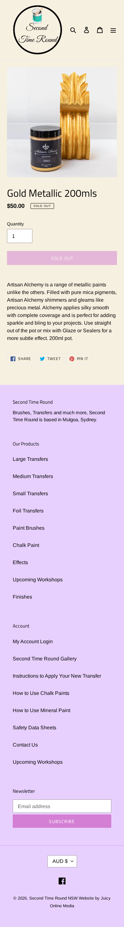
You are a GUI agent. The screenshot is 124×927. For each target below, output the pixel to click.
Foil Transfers (28, 510)
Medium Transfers (33, 476)
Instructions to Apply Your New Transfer (57, 676)
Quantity (15, 223)
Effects (20, 562)
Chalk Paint (26, 545)
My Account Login (33, 641)
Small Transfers (30, 493)
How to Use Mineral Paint (41, 710)
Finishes (22, 597)
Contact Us (25, 744)
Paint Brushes (29, 528)
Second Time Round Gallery (45, 658)
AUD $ (60, 861)
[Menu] (113, 30)
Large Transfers (30, 459)
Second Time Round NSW (53, 898)
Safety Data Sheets (34, 727)
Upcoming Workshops (38, 579)
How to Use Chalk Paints (41, 693)
